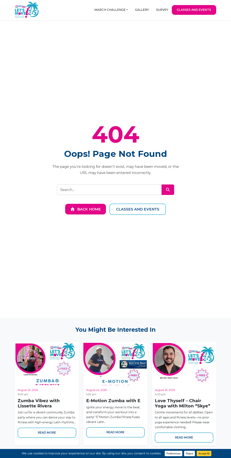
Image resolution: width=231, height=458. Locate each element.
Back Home (88, 209)
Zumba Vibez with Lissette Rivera (39, 403)
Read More (47, 432)
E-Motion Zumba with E (113, 400)
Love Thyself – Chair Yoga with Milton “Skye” (182, 403)
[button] (111, 10)
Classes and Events (137, 209)
